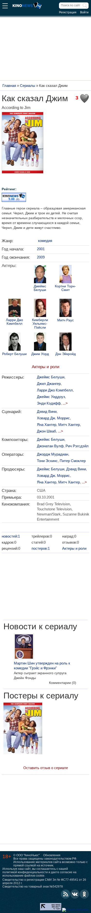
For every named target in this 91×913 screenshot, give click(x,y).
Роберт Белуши (14, 354)
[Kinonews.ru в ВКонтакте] (75, 894)
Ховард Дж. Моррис (53, 418)
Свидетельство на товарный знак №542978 (32, 886)
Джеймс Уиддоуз (51, 397)
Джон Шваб (46, 431)
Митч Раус (65, 320)
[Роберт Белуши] (14, 342)
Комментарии (62, 683)
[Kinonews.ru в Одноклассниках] (84, 894)
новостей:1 (11, 536)
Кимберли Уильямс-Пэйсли (40, 323)
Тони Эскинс (47, 461)
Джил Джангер (49, 384)
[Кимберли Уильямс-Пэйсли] (40, 308)
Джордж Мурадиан (52, 454)
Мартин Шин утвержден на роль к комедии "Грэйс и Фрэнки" (42, 665)
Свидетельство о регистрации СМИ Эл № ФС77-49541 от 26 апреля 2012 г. (44, 881)
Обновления (51, 855)
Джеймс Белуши (40, 288)
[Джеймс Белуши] (40, 274)
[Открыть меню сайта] (5, 6)
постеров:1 (41, 548)
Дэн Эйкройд (65, 354)
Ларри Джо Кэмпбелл (14, 321)
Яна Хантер (46, 425)
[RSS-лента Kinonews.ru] (65, 894)
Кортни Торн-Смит (65, 288)
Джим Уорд (40, 354)
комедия (45, 241)
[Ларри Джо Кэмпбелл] (14, 308)
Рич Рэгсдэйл (77, 446)
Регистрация (67, 12)
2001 (41, 249)
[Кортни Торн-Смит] (65, 274)
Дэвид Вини (47, 411)
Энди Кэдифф (49, 403)
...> (65, 403)
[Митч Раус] (65, 308)
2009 (41, 257)
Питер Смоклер (73, 461)
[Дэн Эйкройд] (65, 342)
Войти (84, 12)
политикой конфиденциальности (25, 872)
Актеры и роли (45, 367)
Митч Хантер (69, 425)
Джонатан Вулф (50, 446)
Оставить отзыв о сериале (45, 768)
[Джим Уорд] (40, 342)
